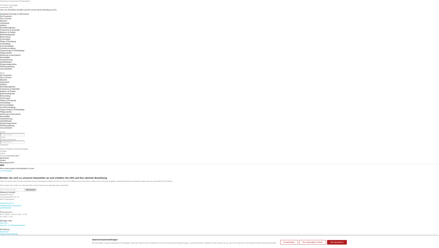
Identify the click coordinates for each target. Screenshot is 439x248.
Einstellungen (289, 242)
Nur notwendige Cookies (312, 242)
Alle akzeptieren (337, 242)
